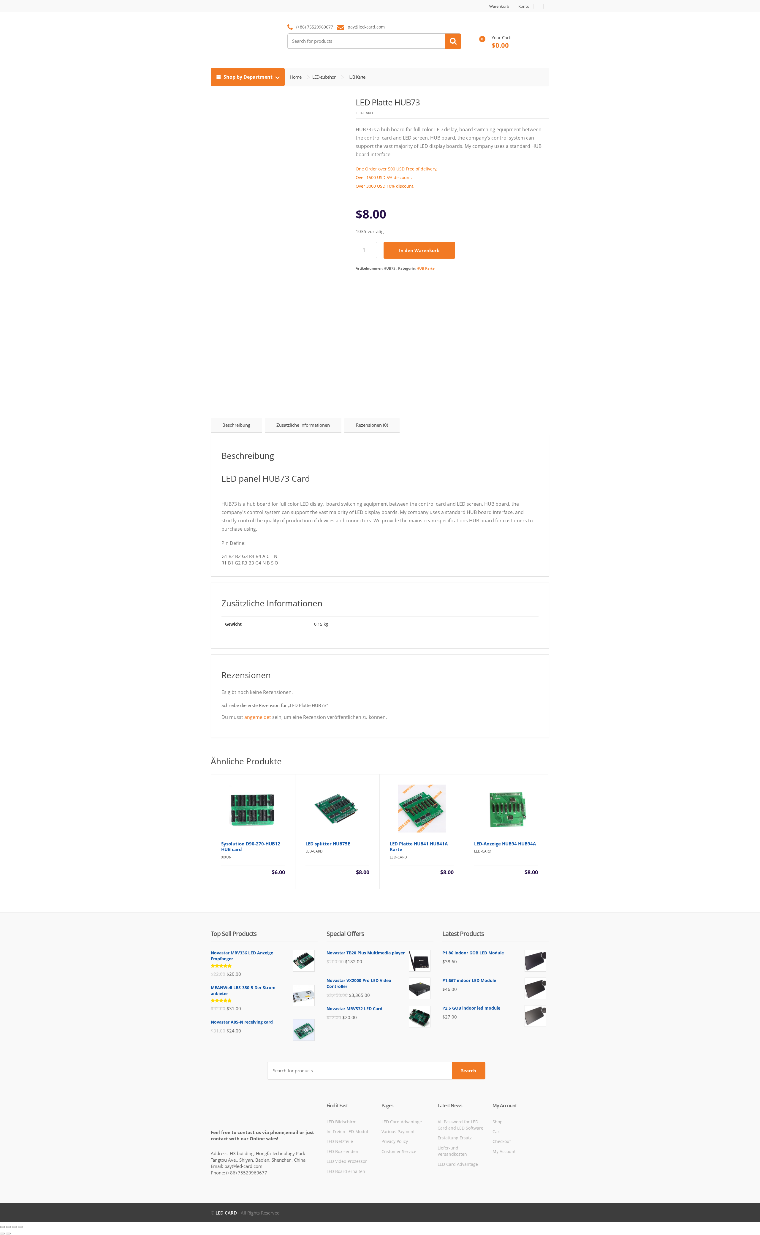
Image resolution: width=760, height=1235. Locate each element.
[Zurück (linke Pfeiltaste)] (2, 1233)
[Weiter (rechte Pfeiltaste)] (8, 1233)
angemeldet (257, 717)
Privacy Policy (394, 1141)
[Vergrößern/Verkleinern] (2, 1227)
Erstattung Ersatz (455, 1138)
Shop (498, 1122)
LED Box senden (342, 1151)
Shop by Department (248, 77)
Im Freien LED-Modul (347, 1131)
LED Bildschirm (342, 1122)
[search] (453, 41)
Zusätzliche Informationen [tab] (303, 425)
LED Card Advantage (401, 1122)
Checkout (502, 1141)
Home (295, 77)
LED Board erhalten (346, 1171)
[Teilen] (14, 1227)
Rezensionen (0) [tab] (372, 425)
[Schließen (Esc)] (20, 1227)
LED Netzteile (340, 1141)
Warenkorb (499, 6)
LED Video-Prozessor (347, 1161)
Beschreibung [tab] (236, 425)
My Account (504, 1151)
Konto (523, 6)
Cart (497, 1131)
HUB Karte (426, 268)
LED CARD (226, 1213)
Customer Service (398, 1151)
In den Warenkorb (419, 250)
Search (468, 1070)
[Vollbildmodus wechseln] (8, 1227)
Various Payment (398, 1131)
